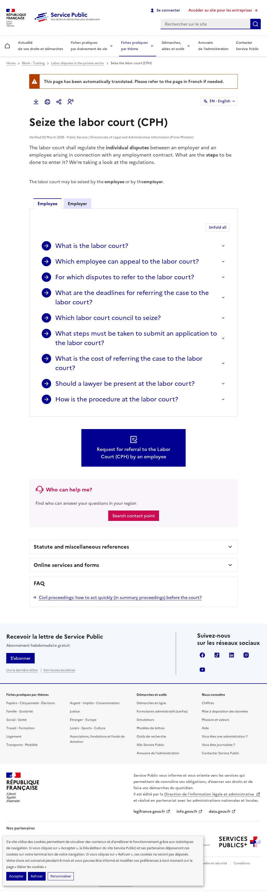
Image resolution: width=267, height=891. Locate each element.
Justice (75, 711)
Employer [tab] (77, 203)
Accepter (16, 876)
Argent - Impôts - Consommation (94, 703)
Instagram (246, 655)
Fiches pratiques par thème (134, 45)
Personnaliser (60, 876)
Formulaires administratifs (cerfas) (162, 711)
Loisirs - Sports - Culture (87, 728)
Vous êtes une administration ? (224, 736)
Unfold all (217, 227)
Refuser (37, 876)
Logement (13, 736)
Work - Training (33, 63)
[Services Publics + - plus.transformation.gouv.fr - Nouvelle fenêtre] (240, 841)
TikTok (217, 655)
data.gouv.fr (219, 811)
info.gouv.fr (187, 811)
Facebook (202, 655)
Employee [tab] (47, 203)
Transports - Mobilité (22, 744)
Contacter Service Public (247, 45)
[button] (70, 101)
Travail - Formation (20, 728)
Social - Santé (16, 719)
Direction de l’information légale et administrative (209, 794)
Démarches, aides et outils (173, 45)
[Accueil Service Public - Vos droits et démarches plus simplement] (68, 22)
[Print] (47, 101)
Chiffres (208, 703)
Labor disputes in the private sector (77, 63)
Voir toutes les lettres (59, 670)
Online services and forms (66, 565)
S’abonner (20, 658)
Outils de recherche (151, 736)
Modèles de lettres (151, 728)
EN (220, 101)
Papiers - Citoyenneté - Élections (30, 703)
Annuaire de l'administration (158, 753)
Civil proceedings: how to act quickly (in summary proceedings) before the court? (120, 597)
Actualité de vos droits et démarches (40, 45)
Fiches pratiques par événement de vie (89, 45)
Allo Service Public (150, 744)
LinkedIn (231, 655)
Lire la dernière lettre (22, 670)
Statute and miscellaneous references (81, 547)
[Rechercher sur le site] (255, 24)
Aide (205, 728)
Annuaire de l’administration (213, 45)
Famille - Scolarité (19, 711)
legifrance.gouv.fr (149, 811)
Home (11, 63)
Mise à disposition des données (225, 711)
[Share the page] (59, 101)
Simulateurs (145, 719)
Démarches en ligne (151, 703)
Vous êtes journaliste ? (218, 744)
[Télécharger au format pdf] (36, 101)
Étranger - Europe (83, 719)
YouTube (202, 669)
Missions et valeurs (215, 719)
